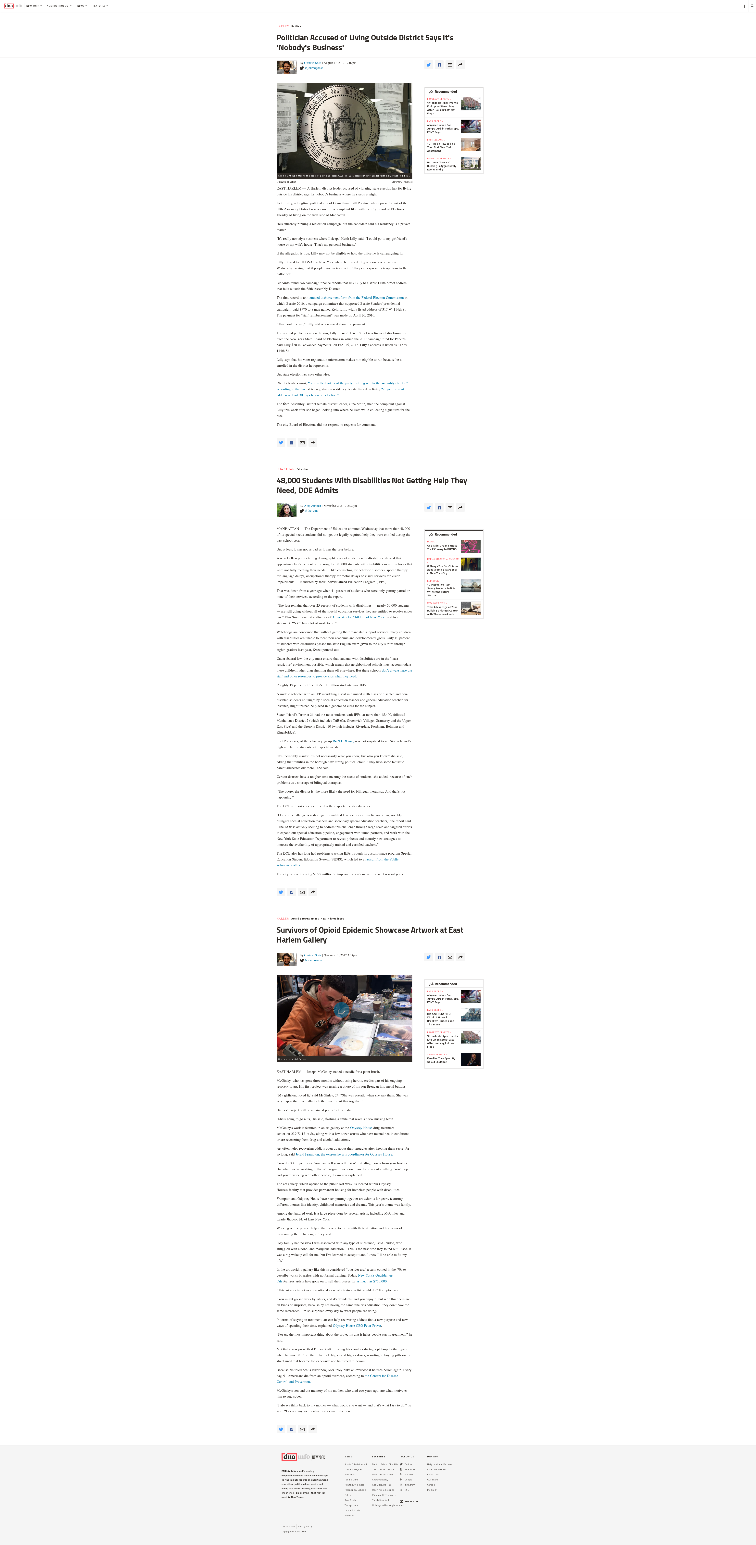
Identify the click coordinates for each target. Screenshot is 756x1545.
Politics (296, 26)
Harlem (283, 26)
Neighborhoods (58, 6)
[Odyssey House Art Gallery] (344, 1015)
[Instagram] (401, 1485)
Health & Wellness (332, 918)
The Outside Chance (383, 1469)
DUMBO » (432, 541)
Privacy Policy (304, 1526)
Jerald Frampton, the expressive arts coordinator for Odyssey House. (344, 1154)
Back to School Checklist (385, 1464)
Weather (349, 1515)
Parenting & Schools (355, 1490)
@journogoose (314, 68)
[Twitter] (401, 1464)
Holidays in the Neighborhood (388, 1505)
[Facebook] (401, 1469)
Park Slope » (435, 121)
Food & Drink (351, 1479)
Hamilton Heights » (439, 158)
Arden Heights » (437, 1054)
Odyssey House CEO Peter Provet (357, 1325)
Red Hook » (434, 580)
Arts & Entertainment (305, 918)
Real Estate (351, 1500)
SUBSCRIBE (412, 1501)
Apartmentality (380, 1479)
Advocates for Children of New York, (358, 617)
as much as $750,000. (372, 1281)
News (80, 6)
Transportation (352, 1505)
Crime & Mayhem (354, 1469)
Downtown (286, 469)
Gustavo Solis (312, 63)
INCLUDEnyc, (343, 741)
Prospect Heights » (439, 98)
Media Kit (432, 1490)
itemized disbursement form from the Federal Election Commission (356, 297)
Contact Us (433, 1474)
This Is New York (380, 1500)
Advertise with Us (436, 1469)
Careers (431, 1485)
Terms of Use (288, 1526)
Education (302, 469)
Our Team (432, 1479)
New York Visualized (383, 1474)
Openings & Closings (383, 1490)
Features (99, 6)
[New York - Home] (13, 6)
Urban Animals (352, 1510)
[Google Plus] (401, 1479)
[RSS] (401, 1490)
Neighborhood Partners (439, 1464)
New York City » (437, 603)
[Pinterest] (400, 1474)
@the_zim (311, 510)
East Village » (436, 139)
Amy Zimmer (312, 505)
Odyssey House (361, 1127)
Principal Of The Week (384, 1495)
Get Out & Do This (381, 1485)
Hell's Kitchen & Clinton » (443, 560)
